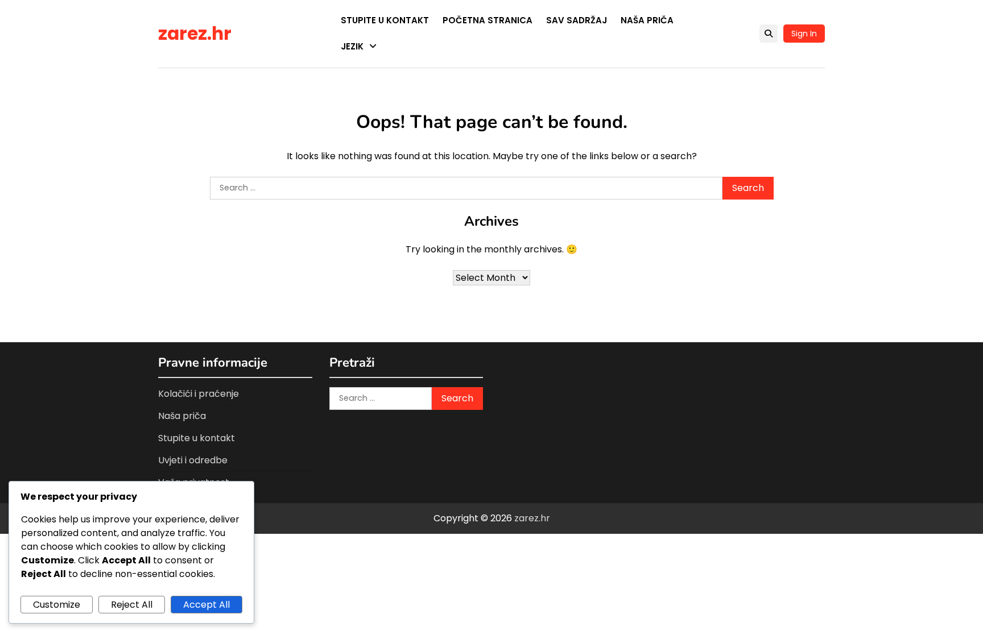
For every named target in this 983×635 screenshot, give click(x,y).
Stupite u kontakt (385, 20)
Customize (56, 604)
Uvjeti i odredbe (193, 460)
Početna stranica (487, 20)
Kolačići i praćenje (198, 393)
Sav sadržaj (576, 20)
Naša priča (647, 20)
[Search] (768, 33)
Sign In (804, 33)
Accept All (206, 604)
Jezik (352, 46)
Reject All (131, 604)
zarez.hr (195, 33)
